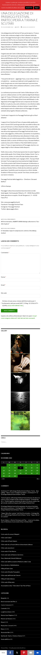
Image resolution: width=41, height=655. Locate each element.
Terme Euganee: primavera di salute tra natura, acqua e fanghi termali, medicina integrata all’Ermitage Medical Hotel (20, 502)
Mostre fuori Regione (7, 615)
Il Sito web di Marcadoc (8, 582)
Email (3, 285)
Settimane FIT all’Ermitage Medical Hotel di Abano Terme (19, 493)
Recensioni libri (5, 632)
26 (31, 473)
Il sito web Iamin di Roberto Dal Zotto (12, 555)
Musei (3, 622)
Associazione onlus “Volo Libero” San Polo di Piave (16, 585)
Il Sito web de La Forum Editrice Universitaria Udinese (17, 544)
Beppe (17, 27)
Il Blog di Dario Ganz (7, 568)
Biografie (3, 598)
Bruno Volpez (5, 520)
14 (4, 470)
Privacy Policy (4, 648)
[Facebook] (10, 652)
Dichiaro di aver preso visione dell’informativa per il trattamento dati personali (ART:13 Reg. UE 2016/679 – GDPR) (20, 303)
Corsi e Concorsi (6, 605)
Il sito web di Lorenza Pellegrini (10, 534)
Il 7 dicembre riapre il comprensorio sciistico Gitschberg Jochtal (18, 231)
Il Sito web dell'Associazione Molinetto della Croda (16, 561)
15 (9, 470)
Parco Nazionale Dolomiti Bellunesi (11, 558)
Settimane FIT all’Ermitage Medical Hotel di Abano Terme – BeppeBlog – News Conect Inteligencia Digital (20, 491)
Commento (5, 252)
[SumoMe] (37, 652)
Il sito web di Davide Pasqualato (10, 572)
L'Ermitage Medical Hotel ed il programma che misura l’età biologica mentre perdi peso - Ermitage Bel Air (19, 507)
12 (31, 468)
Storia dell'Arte (5, 639)
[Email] (30, 652)
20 (37, 470)
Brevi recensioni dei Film (8, 601)
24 (20, 473)
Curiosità (3, 608)
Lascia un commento (28, 27)
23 (15, 473)
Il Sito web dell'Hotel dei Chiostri (10, 575)
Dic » (38, 479)
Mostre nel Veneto (6, 618)
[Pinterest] (23, 652)
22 (9, 473)
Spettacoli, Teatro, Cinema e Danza (11, 636)
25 (26, 473)
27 (37, 473)
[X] (17, 652)
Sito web (4, 293)
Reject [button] (37, 7)
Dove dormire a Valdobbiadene (10, 565)
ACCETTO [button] (29, 7)
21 (4, 473)
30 (15, 476)
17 (20, 470)
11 (26, 468)
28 (4, 476)
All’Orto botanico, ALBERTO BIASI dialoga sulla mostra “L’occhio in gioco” (20, 222)
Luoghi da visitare (6, 612)
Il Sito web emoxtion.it (7, 548)
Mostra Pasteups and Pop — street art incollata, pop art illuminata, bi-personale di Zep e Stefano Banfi (20, 521)
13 (37, 468)
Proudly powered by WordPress (17, 648)
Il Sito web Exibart (6, 537)
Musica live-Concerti (7, 625)
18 (26, 470)
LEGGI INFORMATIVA (15, 305)
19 (31, 470)
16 (15, 470)
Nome (3, 277)
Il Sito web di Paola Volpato (9, 541)
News (2, 629)
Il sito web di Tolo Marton (8, 551)
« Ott (3, 479)
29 (9, 476)
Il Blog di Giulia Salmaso (8, 579)
